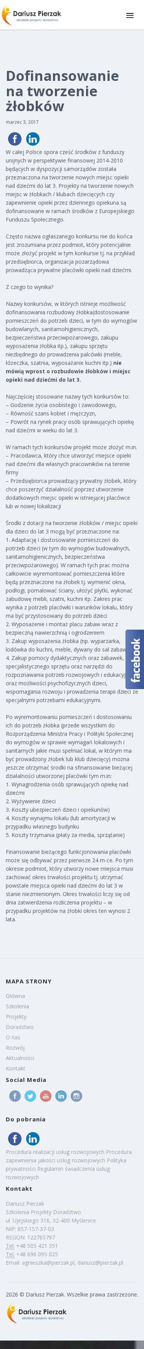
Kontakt (15, 1068)
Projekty (16, 1016)
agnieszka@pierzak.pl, (50, 1262)
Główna (15, 995)
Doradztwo (20, 1027)
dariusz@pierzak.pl (100, 1262)
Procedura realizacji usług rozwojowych (55, 1151)
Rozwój (15, 1047)
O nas (13, 1037)
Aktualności (20, 1058)
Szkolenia (17, 1006)
